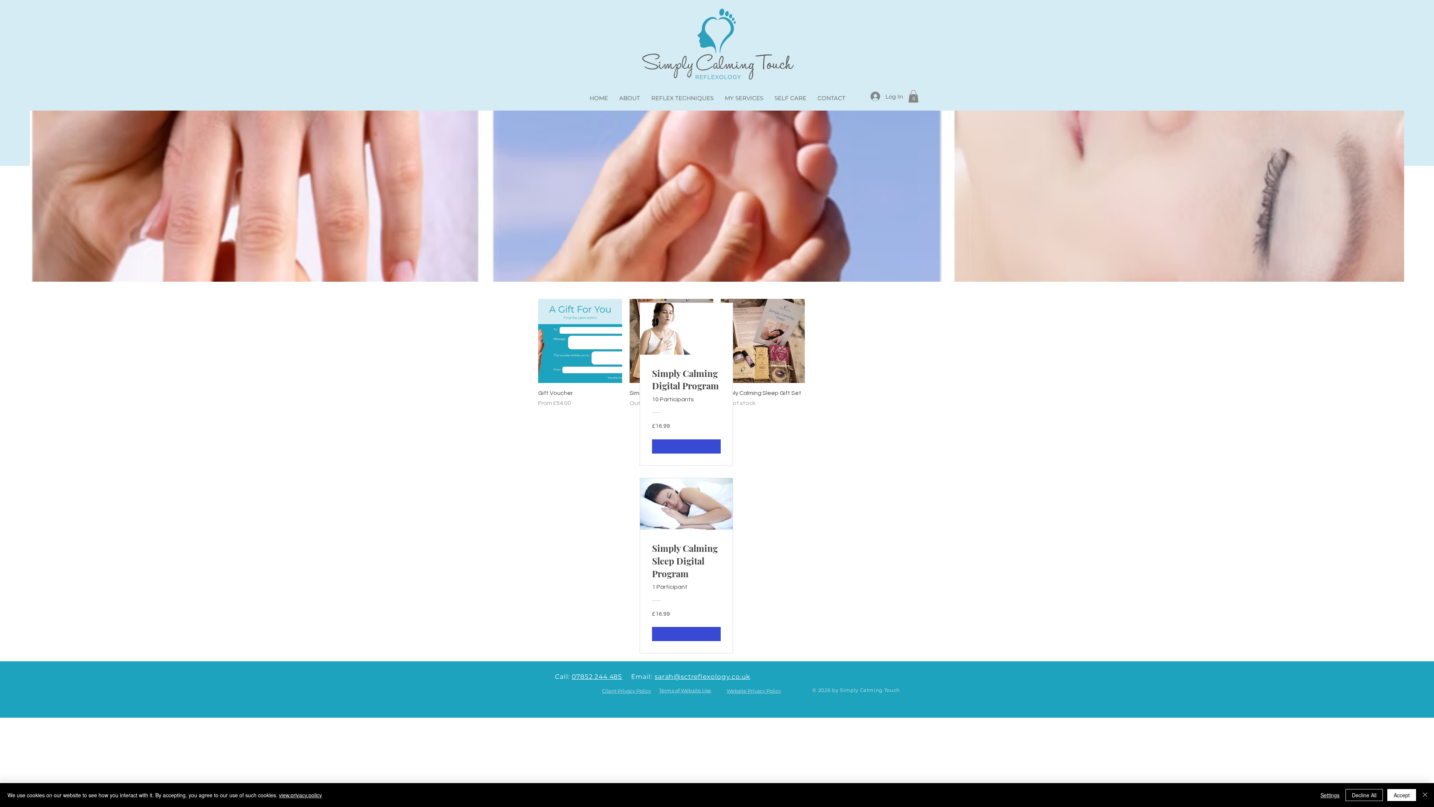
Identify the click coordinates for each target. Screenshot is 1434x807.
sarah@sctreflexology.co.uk (702, 676)
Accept (1402, 795)
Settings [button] (1330, 795)
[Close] (1425, 795)
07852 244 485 (597, 676)
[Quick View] (580, 341)
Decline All (1364, 795)
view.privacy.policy (300, 795)
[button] (913, 96)
